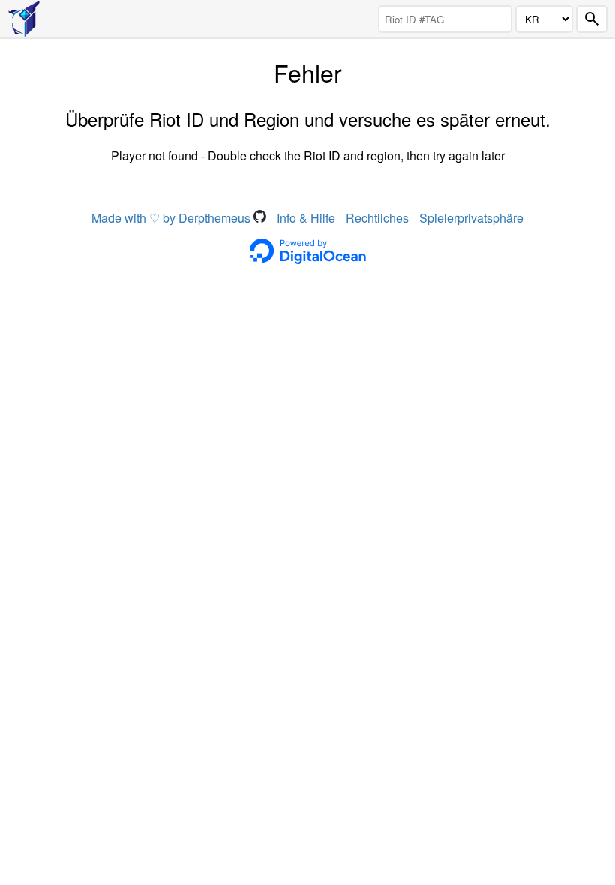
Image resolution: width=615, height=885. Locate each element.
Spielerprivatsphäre (471, 217)
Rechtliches (377, 217)
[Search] (592, 19)
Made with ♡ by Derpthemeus (173, 217)
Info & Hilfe (306, 217)
